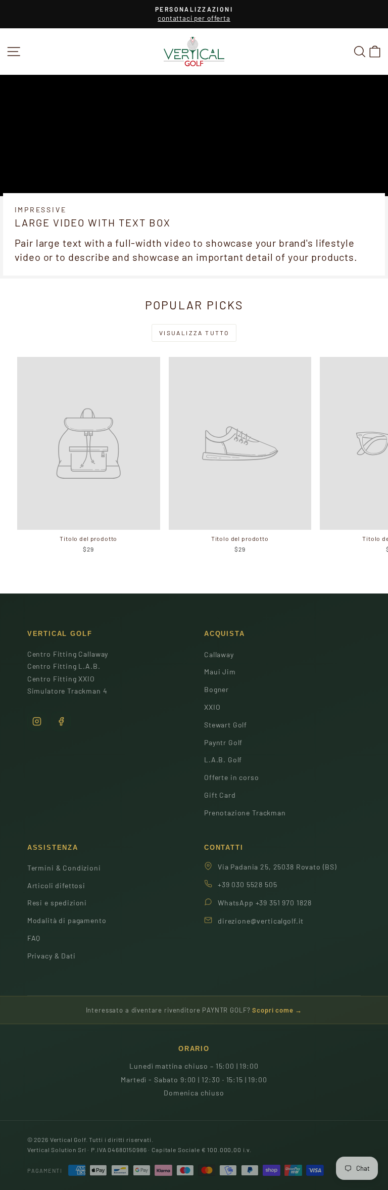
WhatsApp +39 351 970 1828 (265, 902)
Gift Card (220, 795)
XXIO (212, 707)
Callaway (219, 654)
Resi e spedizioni (57, 902)
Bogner (216, 689)
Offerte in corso (231, 777)
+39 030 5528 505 (247, 884)
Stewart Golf (225, 724)
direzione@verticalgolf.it (261, 921)
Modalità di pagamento (67, 920)
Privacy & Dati (51, 955)
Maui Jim (220, 671)
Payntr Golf (223, 742)
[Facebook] (61, 721)
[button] (374, 51)
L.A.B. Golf (223, 759)
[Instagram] (36, 721)
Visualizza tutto (194, 332)
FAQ (34, 938)
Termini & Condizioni (64, 867)
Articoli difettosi (56, 885)
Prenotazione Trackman (245, 812)
